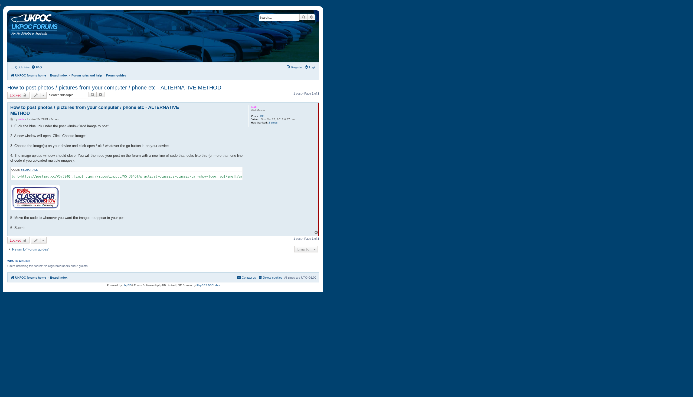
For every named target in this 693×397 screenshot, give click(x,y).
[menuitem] (36, 67)
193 (262, 116)
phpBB (127, 285)
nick (254, 106)
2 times (273, 122)
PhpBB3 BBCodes (208, 285)
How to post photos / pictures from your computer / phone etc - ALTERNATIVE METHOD (114, 88)
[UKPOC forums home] (30, 17)
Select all (29, 169)
